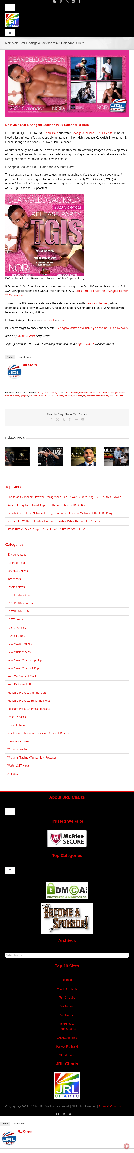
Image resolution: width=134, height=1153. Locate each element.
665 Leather (67, 1015)
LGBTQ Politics (16, 628)
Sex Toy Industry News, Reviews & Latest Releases (39, 733)
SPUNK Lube (67, 1055)
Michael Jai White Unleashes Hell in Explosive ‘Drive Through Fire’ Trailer (53, 521)
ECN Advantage (17, 554)
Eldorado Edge (16, 563)
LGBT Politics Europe (20, 603)
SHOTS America (67, 1038)
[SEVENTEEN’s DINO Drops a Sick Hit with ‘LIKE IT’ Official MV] (50, 449)
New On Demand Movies (23, 676)
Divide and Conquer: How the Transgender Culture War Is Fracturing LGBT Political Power (64, 497)
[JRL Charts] (14, 367)
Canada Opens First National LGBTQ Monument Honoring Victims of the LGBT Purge (60, 513)
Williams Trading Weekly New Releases (32, 757)
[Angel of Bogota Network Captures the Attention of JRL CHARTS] (17, 449)
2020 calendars (71, 392)
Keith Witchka (26, 336)
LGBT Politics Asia (18, 595)
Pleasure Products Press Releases (28, 709)
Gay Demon (67, 1006)
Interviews (14, 579)
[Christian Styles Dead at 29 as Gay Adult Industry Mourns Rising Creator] (83, 449)
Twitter (64, 320)
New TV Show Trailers (21, 684)
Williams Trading (17, 749)
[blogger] (54, 1)
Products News (16, 725)
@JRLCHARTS (86, 344)
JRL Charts (30, 365)
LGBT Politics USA (18, 611)
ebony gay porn (21, 395)
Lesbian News (16, 587)
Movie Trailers (16, 636)
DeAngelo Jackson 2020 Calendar (92, 133)
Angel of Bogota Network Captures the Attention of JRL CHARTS (47, 505)
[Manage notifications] (126, 1146)
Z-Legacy (53, 392)
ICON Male (67, 1024)
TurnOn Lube (67, 997)
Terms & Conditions (111, 1106)
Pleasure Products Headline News (28, 701)
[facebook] (79, 1)
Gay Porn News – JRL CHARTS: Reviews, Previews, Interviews (55, 395)
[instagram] (73, 1)
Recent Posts (25, 357)
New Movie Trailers (19, 644)
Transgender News (19, 741)
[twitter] (67, 1)
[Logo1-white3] (12, 15)
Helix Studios (67, 1029)
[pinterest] (60, 1)
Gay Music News (17, 571)
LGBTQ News (43, 392)
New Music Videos (19, 652)
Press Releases (16, 717)
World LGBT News (18, 765)
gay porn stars (89, 395)
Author (10, 357)
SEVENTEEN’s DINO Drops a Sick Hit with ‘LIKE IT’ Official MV (46, 529)
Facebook (48, 320)
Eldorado (67, 980)
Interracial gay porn (105, 395)
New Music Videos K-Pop (23, 668)
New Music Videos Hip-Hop (24, 660)
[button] (7, 456)
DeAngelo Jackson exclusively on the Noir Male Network (92, 328)
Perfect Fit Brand (67, 1046)
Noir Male (52, 133)
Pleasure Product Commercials (26, 692)
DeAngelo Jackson (97, 303)
